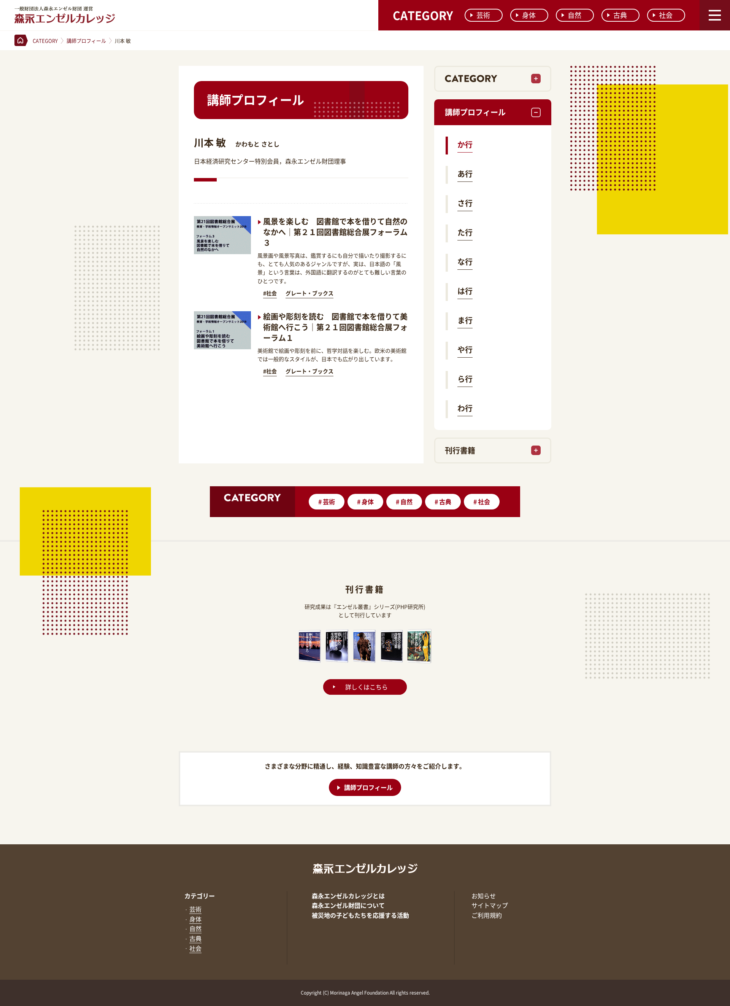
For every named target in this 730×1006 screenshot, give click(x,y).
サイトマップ (489, 905)
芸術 (483, 15)
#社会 (270, 293)
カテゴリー (199, 895)
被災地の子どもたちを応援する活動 (360, 915)
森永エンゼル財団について (348, 905)
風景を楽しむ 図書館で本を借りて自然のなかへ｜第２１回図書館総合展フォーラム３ (335, 232)
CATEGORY (423, 15)
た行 (465, 232)
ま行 (465, 320)
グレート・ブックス (309, 293)
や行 (465, 349)
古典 (620, 15)
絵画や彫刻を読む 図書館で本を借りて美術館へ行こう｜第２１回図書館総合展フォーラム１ (335, 327)
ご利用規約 (486, 915)
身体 (529, 15)
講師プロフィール (475, 112)
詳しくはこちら (366, 686)
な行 (465, 261)
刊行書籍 (460, 450)
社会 (666, 15)
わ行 (465, 408)
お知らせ (483, 895)
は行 (465, 290)
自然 (574, 15)
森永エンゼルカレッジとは (348, 895)
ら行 (465, 378)
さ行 (465, 203)
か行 (465, 144)
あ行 (465, 173)
